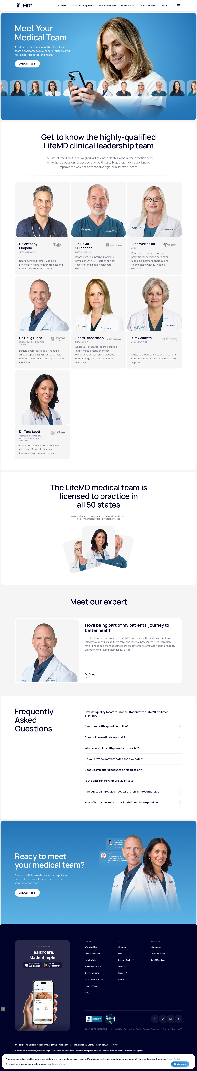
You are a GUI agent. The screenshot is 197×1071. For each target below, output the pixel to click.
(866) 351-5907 (111, 1045)
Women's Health (107, 5)
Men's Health (128, 5)
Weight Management (82, 5)
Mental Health (148, 5)
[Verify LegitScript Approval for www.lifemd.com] (110, 1019)
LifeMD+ (61, 5)
